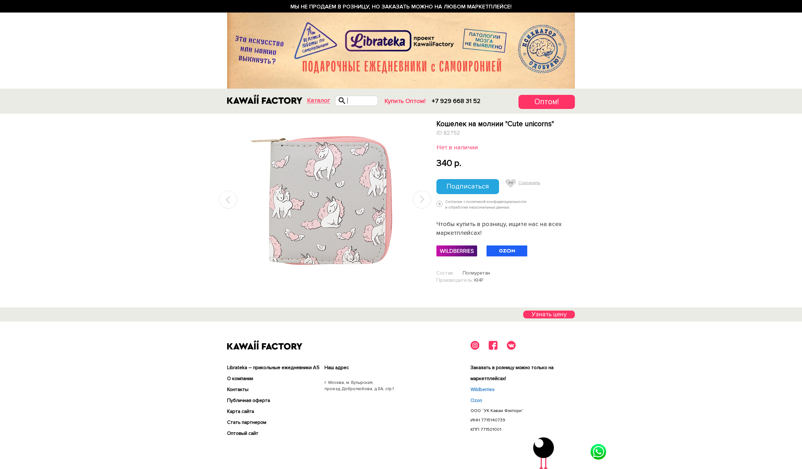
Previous (228, 199)
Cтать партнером (246, 422)
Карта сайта (240, 411)
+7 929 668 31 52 (456, 101)
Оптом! (546, 101)
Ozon (476, 400)
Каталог (318, 100)
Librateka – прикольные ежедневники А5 (273, 367)
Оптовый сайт (242, 433)
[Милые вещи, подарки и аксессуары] (264, 99)
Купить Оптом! (404, 101)
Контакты (237, 389)
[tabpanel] (325, 199)
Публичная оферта (248, 400)
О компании (240, 378)
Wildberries (483, 389)
